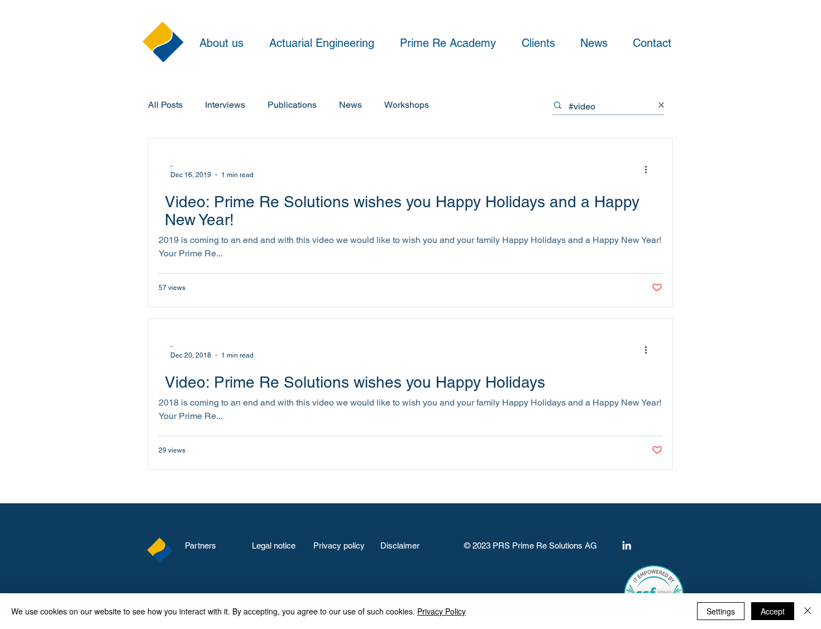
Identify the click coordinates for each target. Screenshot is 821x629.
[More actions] (649, 170)
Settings (721, 611)
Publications (292, 104)
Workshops (406, 104)
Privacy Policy (441, 611)
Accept (773, 611)
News (350, 104)
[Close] (807, 611)
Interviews (225, 104)
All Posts (165, 104)
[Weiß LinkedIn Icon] (626, 545)
